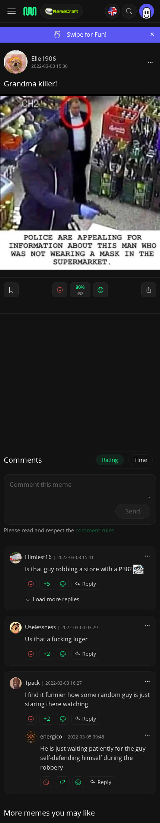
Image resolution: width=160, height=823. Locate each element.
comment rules (95, 530)
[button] (129, 11)
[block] (150, 62)
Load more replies (56, 599)
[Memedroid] (29, 11)
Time (140, 459)
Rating (110, 459)
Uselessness (40, 627)
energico (51, 736)
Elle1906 (43, 58)
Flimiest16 (38, 557)
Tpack (32, 682)
